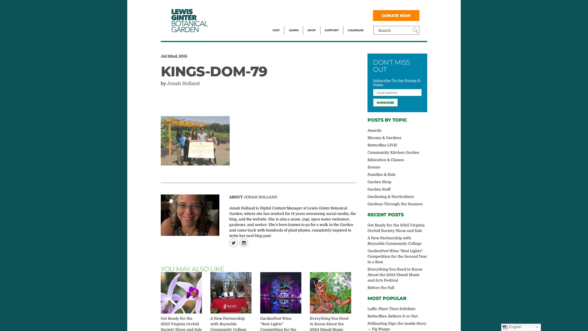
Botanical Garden (189, 20)
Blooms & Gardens (384, 138)
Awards (374, 130)
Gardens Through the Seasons (395, 204)
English (514, 327)
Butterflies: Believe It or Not (393, 316)
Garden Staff (379, 189)
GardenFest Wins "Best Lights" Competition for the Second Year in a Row (397, 256)
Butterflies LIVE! (382, 145)
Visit (276, 30)
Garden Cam (300, 15)
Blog (293, 24)
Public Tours (300, 6)
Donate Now (396, 15)
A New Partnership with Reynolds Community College (394, 241)
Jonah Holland (183, 83)
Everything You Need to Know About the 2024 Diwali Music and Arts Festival (395, 274)
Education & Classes (386, 160)
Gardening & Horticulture (391, 197)
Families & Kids (382, 175)
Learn (294, 30)
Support (332, 30)
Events (278, 15)
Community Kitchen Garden (393, 153)
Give (329, 15)
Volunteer (333, 24)
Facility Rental (285, 6)
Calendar (356, 30)
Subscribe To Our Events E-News (397, 83)
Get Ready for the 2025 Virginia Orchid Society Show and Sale (396, 228)
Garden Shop (379, 182)
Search (384, 31)
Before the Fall (381, 288)
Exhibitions (282, 24)
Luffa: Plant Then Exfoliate (392, 309)
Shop (312, 30)
